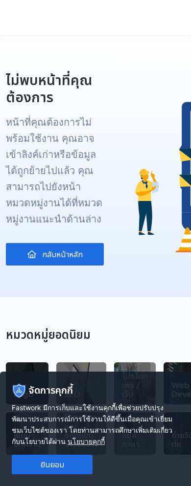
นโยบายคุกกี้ (86, 441)
